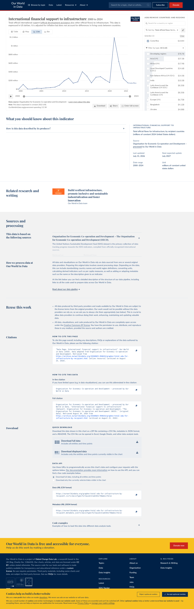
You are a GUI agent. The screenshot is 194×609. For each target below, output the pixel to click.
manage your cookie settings (103, 603)
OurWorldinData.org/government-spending (25, 107)
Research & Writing (169, 563)
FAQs (50, 574)
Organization (135, 568)
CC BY (44, 107)
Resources (69, 5)
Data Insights (104, 573)
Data (51, 5)
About (82, 5)
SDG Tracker (104, 588)
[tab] (14, 32)
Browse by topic (38, 5)
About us (134, 563)
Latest (59, 5)
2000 (17, 96)
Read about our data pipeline (65, 289)
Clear (182, 36)
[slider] (24, 96)
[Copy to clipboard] (133, 350)
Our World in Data (18, 5)
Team (132, 577)
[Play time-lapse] (11, 96)
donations (43, 597)
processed (137, 147)
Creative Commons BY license (77, 325)
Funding (133, 573)
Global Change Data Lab (46, 559)
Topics (101, 563)
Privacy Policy (83, 603)
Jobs (131, 582)
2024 (136, 96)
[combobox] (130, 5)
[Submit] (148, 5)
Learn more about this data (79, 102)
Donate (176, 5)
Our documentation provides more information (86, 470)
